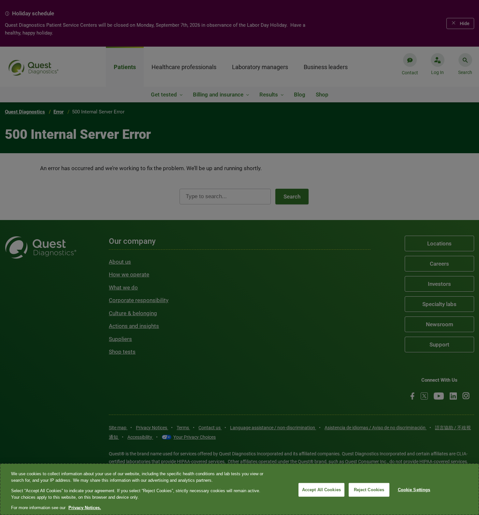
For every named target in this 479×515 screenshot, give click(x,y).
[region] (239, 489)
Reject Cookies (369, 489)
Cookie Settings (414, 489)
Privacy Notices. (84, 507)
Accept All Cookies (321, 489)
